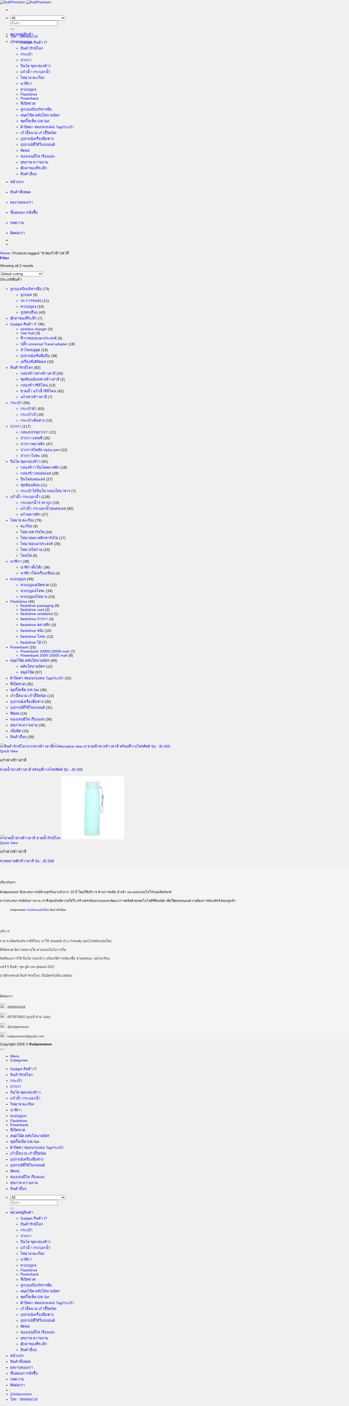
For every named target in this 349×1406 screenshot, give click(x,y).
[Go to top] (2, 1049)
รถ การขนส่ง (30, 301)
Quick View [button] (9, 751)
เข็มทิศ (15, 731)
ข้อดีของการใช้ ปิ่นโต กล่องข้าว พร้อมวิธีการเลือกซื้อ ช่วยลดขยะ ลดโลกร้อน (55, 958)
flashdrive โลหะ (33, 636)
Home (5, 253)
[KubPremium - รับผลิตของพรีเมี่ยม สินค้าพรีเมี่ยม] (25, 2)
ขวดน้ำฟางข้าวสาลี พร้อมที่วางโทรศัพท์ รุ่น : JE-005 (41, 769)
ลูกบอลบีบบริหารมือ (36, 109)
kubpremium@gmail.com (25, 1036)
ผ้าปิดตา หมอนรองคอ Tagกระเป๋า (47, 127)
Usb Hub (27, 333)
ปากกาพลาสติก (32, 444)
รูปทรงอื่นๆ (29, 312)
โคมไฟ (26, 555)
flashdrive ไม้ (30, 642)
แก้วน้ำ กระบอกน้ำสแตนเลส (43, 508)
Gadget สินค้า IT (33, 42)
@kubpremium (18, 1027)
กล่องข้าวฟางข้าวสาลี (37, 373)
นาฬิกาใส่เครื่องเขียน (37, 573)
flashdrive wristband (36, 614)
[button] (4, 258)
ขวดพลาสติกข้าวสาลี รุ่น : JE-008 (27, 861)
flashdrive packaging (37, 606)
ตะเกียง (26, 526)
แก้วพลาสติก (30, 514)
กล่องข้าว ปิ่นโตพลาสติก (40, 467)
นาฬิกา (26, 83)
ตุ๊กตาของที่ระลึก (33, 168)
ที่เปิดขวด (28, 103)
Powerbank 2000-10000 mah (43, 655)
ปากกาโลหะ (30, 456)
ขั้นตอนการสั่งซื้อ (24, 212)
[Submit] (12, 29)
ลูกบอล (26, 295)
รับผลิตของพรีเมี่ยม (38, 909)
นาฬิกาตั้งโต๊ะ (31, 567)
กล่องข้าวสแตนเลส (35, 473)
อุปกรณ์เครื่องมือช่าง (37, 139)
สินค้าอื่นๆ (28, 174)
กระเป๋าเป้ (28, 414)
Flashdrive (28, 94)
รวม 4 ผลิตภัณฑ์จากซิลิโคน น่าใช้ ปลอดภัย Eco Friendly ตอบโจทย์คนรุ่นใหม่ (55, 941)
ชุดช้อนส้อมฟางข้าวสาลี (39, 379)
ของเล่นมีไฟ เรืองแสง (37, 156)
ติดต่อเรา (17, 233)
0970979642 (16, 1017)
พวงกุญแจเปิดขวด (34, 585)
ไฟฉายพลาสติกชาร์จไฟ (39, 538)
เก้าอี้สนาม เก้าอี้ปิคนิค (38, 133)
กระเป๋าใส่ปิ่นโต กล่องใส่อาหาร (45, 491)
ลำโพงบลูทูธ (30, 350)
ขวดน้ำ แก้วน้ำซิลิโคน (38, 391)
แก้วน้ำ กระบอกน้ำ (35, 72)
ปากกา (25, 60)
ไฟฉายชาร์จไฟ (32, 532)
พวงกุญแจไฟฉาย (33, 597)
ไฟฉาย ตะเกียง (32, 78)
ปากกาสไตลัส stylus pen (40, 450)
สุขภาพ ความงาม (34, 162)
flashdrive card (32, 610)
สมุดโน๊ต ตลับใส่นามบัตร (40, 115)
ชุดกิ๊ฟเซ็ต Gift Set (34, 121)
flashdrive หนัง (32, 631)
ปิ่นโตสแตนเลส (32, 479)
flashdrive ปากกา (34, 619)
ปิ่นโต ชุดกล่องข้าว (35, 66)
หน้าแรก (17, 182)
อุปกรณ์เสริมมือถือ (35, 356)
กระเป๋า (26, 54)
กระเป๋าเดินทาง (32, 420)
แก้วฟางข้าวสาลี (33, 397)
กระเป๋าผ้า (28, 409)
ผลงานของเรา (21, 202)
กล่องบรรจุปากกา (34, 432)
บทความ (17, 223)
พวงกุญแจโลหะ (32, 591)
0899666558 (16, 1007)
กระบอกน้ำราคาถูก (36, 503)
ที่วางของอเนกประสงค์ (38, 338)
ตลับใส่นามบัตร (32, 666)
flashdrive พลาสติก (35, 625)
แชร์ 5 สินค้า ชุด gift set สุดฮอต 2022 (27, 967)
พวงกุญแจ (28, 89)
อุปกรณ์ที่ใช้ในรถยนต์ (37, 145)
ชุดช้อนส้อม (30, 485)
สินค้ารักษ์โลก (31, 48)
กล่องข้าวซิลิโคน (34, 385)
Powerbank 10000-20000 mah (44, 651)
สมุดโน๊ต (27, 672)
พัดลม (25, 150)
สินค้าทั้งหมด (20, 192)
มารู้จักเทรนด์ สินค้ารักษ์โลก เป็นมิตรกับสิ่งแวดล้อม (36, 975)
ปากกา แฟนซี (31, 438)
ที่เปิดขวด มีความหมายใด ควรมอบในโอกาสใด (33, 950)
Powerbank (29, 98)
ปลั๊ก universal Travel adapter (43, 344)
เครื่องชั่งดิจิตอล (33, 362)
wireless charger (33, 329)
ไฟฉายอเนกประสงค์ (36, 544)
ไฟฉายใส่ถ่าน (31, 550)
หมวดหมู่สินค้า (21, 34)
